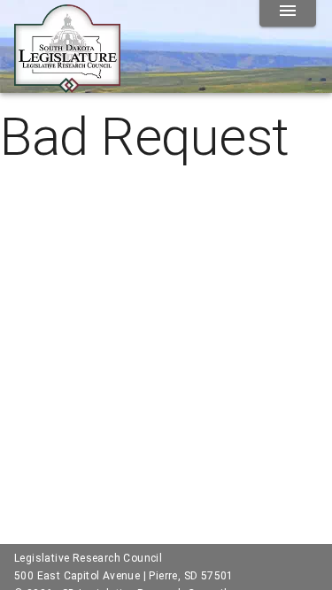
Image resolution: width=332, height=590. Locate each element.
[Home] (67, 85)
